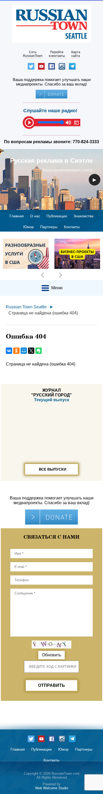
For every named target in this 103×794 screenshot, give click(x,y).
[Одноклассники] (16, 351)
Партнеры (49, 227)
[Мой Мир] (24, 351)
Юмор (28, 227)
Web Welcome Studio (51, 788)
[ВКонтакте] (9, 351)
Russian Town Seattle (26, 307)
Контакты (72, 227)
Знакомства (83, 216)
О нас (35, 216)
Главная (17, 216)
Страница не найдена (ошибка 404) (43, 313)
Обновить (51, 655)
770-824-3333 (86, 141)
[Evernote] (38, 351)
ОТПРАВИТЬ (51, 685)
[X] (31, 351)
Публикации (56, 216)
